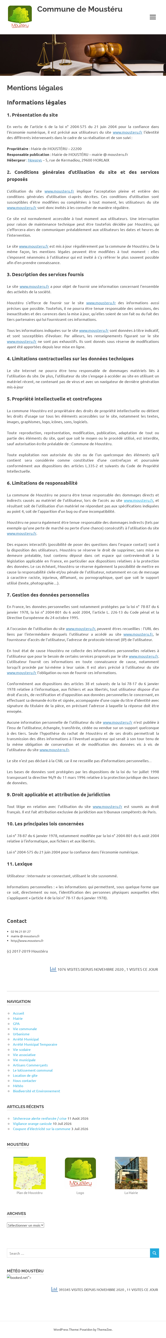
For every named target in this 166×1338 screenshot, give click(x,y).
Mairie (18, 1018)
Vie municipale (24, 1060)
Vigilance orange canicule (32, 1123)
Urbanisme (21, 1034)
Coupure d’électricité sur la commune (41, 1128)
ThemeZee (104, 1329)
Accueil (18, 1013)
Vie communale (25, 1028)
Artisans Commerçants (30, 1065)
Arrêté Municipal (26, 1039)
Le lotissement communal (33, 1070)
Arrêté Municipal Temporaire (35, 1044)
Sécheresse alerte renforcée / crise (40, 1118)
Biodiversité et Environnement (36, 1091)
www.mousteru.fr (127, 132)
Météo (18, 1085)
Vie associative (24, 1054)
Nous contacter (24, 1080)
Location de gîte (25, 1075)
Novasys (35, 160)
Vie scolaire (22, 1049)
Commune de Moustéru (80, 9)
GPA (16, 1023)
